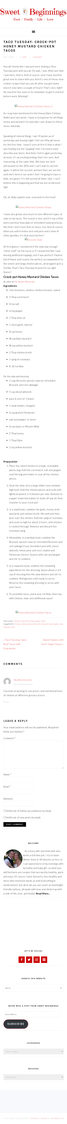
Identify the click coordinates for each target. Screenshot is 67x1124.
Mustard (44, 624)
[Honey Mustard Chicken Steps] (33, 207)
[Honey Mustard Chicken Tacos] (33, 612)
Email (7, 786)
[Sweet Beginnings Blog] (33, 23)
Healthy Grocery (23, 679)
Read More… (43, 893)
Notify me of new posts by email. (23, 817)
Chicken (17, 621)
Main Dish (26, 621)
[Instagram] (37, 959)
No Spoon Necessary (25, 281)
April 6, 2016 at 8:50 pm (23, 684)
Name (7, 774)
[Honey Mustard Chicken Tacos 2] (34, 106)
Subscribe (15, 1023)
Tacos (43, 621)
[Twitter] (29, 959)
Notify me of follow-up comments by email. (29, 810)
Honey (24, 624)
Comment (9, 738)
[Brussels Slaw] (33, 239)
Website (8, 798)
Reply (6, 702)
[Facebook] (22, 959)
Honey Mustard (34, 624)
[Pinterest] (44, 959)
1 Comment (37, 57)
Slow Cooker (35, 621)
